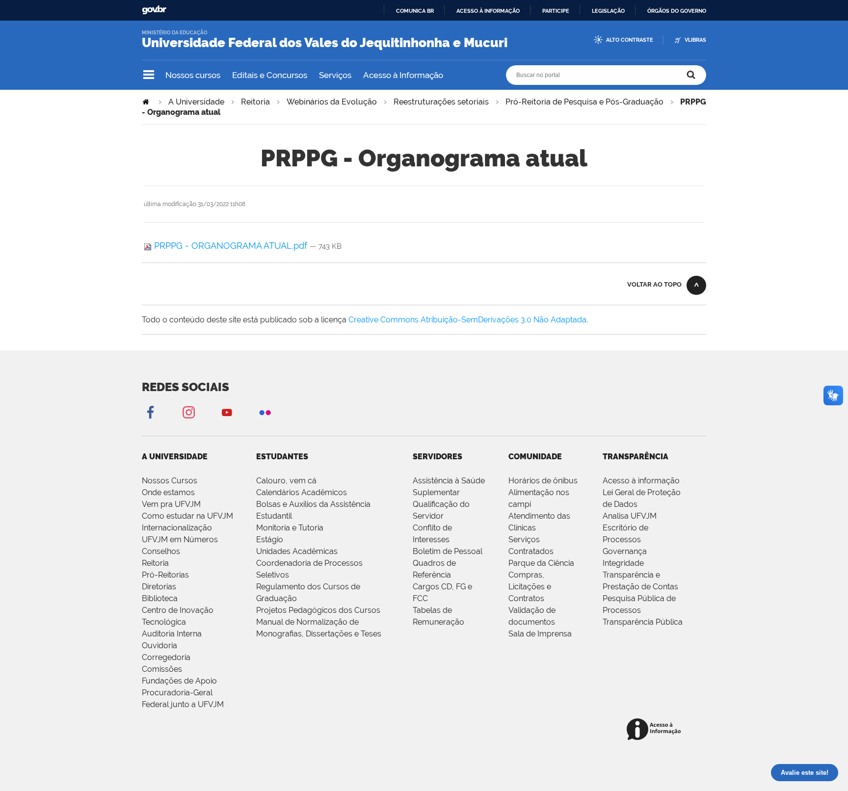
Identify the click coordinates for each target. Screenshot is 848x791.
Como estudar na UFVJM (187, 516)
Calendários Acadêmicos (301, 492)
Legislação (608, 10)
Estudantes (282, 456)
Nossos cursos (192, 75)
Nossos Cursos (169, 480)
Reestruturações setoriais (441, 101)
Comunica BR (415, 10)
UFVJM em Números (180, 539)
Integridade (623, 563)
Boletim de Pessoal (447, 551)
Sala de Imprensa (540, 633)
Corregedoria (166, 657)
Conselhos (161, 551)
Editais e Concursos (269, 75)
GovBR (154, 10)
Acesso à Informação (403, 75)
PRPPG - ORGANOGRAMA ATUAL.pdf (231, 245)
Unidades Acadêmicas (297, 551)
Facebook (150, 412)
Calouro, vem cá (286, 480)
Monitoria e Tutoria (289, 527)
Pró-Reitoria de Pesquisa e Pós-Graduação (584, 101)
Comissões (162, 669)
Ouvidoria (159, 645)
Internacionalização (177, 527)
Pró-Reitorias (165, 575)
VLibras (695, 40)
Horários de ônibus (543, 480)
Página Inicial (147, 101)
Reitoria (255, 101)
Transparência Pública (643, 622)
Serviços (335, 75)
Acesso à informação (488, 10)
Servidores (437, 456)
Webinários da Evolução (332, 101)
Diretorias (159, 586)
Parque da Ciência (541, 563)
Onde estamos (168, 492)
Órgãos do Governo (676, 10)
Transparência (635, 456)
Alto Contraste (629, 40)
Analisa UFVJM (630, 516)
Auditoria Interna (172, 633)
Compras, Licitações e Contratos (529, 586)
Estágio (269, 539)
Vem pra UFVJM (171, 504)
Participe (555, 10)
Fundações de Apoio (179, 681)
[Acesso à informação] (655, 730)
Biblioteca (160, 598)
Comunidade (535, 456)
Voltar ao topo (654, 284)
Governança (625, 551)
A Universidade (196, 101)
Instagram (188, 412)
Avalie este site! (804, 772)
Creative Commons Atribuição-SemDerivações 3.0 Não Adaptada (467, 319)
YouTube (226, 412)
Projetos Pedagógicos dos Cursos (318, 610)
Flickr (265, 412)
